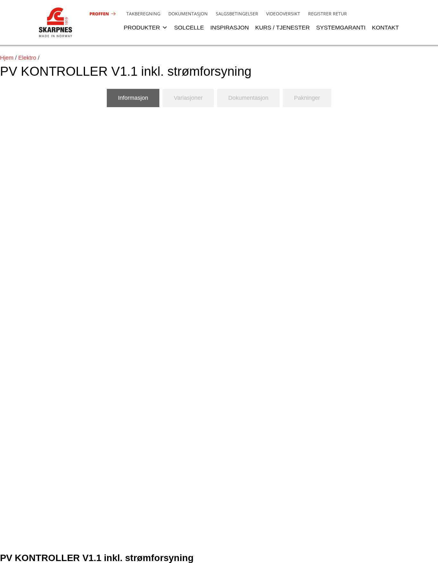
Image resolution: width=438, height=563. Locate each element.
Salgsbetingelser (237, 14)
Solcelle (189, 27)
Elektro (27, 58)
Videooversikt (283, 14)
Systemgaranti (341, 27)
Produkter (142, 27)
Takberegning (143, 14)
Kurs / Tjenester (282, 27)
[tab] (133, 98)
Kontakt (385, 27)
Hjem (6, 58)
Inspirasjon (229, 27)
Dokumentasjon (188, 14)
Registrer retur (327, 14)
